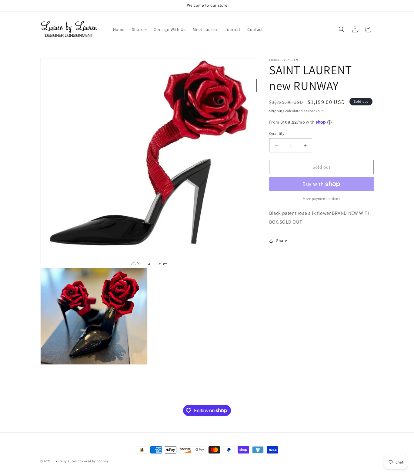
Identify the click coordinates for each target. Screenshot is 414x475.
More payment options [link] (321, 198)
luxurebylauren (65, 461)
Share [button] (281, 240)
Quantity (276, 133)
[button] (139, 29)
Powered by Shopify (93, 461)
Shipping (277, 110)
